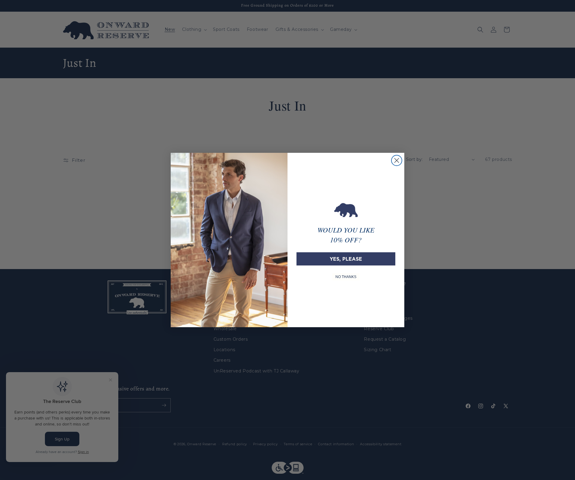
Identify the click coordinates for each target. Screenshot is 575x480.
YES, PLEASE (346, 259)
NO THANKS (345, 277)
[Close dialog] (396, 160)
